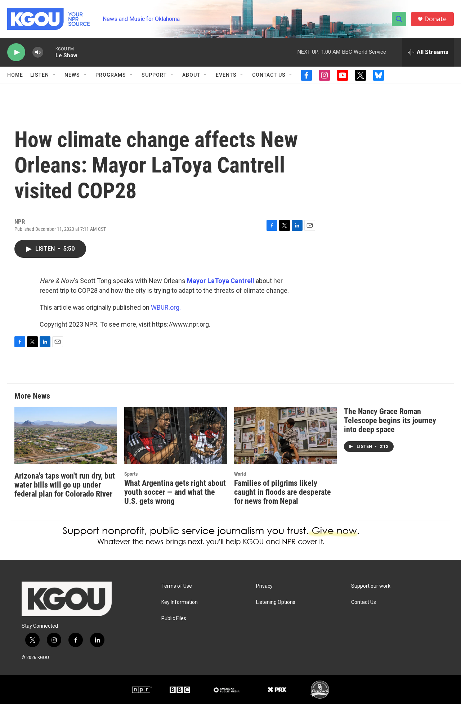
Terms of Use (176, 586)
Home (15, 75)
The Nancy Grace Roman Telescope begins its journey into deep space (390, 420)
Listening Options (275, 602)
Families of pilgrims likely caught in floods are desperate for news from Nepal (282, 492)
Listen (39, 75)
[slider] (49, 52)
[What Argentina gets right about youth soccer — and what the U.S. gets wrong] (175, 435)
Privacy (264, 586)
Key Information (179, 602)
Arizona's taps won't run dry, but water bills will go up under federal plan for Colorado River (64, 484)
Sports (131, 474)
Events (226, 75)
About (191, 75)
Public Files (173, 618)
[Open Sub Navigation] (54, 75)
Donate (435, 19)
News (72, 75)
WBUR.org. (166, 307)
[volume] (38, 52)
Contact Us (269, 75)
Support (154, 75)
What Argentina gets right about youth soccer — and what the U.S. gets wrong (175, 492)
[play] (16, 52)
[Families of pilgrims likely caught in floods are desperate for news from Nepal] (285, 435)
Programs (110, 75)
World (240, 474)
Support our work (370, 586)
